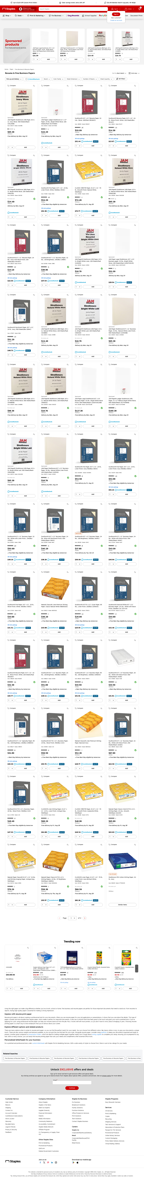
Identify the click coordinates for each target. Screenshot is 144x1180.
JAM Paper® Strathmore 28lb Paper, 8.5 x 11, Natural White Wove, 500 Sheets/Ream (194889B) (21, 401)
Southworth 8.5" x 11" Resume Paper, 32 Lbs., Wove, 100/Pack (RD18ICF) (88, 119)
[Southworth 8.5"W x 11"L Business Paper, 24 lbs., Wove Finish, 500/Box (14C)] (55, 725)
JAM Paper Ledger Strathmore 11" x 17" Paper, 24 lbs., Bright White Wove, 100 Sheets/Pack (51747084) (54, 122)
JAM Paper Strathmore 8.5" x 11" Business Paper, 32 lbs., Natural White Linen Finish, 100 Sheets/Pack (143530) (71, 49)
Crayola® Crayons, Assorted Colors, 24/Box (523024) (124, 968)
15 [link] (115, 614)
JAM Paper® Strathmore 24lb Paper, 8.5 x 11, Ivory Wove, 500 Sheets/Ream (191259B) (21, 122)
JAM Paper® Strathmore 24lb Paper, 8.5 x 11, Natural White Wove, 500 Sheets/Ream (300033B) (122, 192)
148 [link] (49, 197)
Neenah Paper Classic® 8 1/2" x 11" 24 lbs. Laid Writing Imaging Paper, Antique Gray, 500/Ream (21, 879)
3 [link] (122, 53)
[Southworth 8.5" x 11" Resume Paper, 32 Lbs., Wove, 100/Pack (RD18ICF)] (89, 102)
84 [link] (116, 750)
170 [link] (15, 336)
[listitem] (44, 45)
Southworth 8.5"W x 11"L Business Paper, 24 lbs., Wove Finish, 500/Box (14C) (54, 742)
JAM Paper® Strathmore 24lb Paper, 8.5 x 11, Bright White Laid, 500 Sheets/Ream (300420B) (21, 470)
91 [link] (48, 267)
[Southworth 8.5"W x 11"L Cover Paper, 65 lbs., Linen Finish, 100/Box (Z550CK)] (89, 588)
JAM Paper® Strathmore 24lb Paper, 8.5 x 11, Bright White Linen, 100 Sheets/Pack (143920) (126, 49)
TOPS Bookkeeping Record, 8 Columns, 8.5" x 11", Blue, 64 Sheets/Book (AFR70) (71, 968)
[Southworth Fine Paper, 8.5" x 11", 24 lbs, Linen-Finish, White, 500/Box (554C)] (55, 172)
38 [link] (82, 545)
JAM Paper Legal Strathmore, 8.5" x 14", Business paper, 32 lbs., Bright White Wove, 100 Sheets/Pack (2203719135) (44, 49)
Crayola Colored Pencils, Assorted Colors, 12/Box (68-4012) (99, 968)
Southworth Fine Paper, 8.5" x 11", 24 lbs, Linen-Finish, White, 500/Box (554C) (54, 189)
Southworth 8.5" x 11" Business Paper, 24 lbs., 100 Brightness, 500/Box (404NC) (54, 674)
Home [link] (6, 69)
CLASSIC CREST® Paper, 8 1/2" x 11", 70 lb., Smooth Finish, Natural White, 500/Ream (88, 190)
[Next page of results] (84, 918)
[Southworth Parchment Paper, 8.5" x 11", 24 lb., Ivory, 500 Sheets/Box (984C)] (22, 311)
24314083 (9, 967)
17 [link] (67, 972)
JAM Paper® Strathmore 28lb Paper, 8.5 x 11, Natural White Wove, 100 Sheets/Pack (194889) (99, 49)
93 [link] (14, 750)
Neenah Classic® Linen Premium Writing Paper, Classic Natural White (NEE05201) (54, 606)
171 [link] (116, 127)
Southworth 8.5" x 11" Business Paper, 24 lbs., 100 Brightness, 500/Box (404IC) (88, 538)
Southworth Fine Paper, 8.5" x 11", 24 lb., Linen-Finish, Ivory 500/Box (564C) (88, 468)
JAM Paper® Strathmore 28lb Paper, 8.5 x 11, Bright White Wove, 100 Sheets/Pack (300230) (21, 192)
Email (55, 1080)
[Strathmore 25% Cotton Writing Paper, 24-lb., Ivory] (123, 861)
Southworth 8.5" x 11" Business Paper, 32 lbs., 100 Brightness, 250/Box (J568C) (54, 259)
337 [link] (15, 267)
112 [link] (82, 614)
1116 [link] (95, 972)
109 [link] (15, 545)
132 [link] (116, 476)
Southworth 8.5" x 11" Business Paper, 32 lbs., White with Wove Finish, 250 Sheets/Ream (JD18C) (122, 743)
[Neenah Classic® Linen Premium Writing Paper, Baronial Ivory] (89, 725)
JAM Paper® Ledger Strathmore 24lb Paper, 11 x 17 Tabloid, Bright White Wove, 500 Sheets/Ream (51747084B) (122, 401)
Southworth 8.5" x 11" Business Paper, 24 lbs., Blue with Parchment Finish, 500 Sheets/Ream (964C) (54, 538)
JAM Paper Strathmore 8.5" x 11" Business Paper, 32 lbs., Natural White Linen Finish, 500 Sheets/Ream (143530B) (122, 331)
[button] (106, 9)
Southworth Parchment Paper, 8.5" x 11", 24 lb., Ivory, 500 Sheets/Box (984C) (21, 328)
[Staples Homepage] (8, 9)
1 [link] (39, 53)
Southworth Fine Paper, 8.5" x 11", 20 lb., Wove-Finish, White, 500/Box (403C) (21, 606)
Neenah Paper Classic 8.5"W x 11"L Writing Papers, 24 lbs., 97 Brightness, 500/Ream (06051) (53, 879)
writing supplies (97, 1034)
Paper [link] (11, 69)
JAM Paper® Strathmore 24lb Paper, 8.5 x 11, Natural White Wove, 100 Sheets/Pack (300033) (54, 401)
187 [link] (82, 127)
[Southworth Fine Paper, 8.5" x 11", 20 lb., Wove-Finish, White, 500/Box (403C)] (22, 588)
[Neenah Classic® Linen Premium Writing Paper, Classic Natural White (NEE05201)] (55, 588)
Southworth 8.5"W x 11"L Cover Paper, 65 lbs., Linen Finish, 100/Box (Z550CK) (88, 606)
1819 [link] (122, 972)
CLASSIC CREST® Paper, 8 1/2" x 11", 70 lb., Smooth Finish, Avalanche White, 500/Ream (88, 811)
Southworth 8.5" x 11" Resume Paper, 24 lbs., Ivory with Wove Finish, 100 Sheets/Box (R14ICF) (21, 260)
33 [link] (115, 682)
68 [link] (48, 682)
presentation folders (35, 1034)
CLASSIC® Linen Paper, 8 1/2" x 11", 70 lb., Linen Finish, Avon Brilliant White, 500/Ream (89, 879)
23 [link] (14, 818)
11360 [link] (41, 972)
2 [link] (115, 338)
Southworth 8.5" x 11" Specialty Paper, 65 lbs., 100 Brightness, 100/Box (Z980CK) (21, 742)
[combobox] (73, 9)
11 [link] (48, 750)
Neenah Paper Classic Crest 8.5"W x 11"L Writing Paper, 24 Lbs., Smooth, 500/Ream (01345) (122, 811)
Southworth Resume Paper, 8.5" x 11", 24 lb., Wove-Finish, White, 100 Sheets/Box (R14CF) (122, 120)
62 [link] (82, 682)
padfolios (104, 1032)
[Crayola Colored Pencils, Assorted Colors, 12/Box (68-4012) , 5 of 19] (99, 958)
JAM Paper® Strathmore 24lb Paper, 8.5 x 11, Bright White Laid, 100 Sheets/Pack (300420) (88, 331)
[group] (18, 968)
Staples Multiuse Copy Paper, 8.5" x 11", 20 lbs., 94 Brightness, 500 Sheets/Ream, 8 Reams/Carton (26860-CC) (44, 968)
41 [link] (48, 545)
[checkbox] (33, 79)
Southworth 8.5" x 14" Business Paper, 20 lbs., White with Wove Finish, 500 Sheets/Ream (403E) (122, 675)
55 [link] (115, 545)
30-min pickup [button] (79, 139)
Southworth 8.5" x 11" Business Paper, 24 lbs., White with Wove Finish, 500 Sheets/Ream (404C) (122, 538)
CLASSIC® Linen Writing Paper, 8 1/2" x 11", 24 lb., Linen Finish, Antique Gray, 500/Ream (54, 811)
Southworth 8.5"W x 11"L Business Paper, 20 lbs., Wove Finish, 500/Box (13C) (21, 810)
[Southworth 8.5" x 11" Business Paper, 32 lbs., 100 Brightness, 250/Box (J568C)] (55, 242)
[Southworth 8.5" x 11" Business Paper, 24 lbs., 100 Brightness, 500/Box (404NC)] (55, 657)
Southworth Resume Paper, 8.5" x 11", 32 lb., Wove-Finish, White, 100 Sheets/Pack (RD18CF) (21, 675)
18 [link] (82, 476)
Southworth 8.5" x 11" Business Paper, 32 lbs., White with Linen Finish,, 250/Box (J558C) (21, 538)
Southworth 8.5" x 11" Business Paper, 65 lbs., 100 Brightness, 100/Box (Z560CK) (88, 674)
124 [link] (15, 614)
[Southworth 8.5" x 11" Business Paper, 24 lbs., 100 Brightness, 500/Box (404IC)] (89, 520)
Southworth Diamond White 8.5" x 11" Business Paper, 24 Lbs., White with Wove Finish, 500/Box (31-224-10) (122, 607)
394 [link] (15, 682)
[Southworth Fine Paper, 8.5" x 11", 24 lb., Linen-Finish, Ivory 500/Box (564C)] (89, 451)
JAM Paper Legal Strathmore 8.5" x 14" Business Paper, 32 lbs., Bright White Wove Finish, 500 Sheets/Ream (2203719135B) (89, 401)
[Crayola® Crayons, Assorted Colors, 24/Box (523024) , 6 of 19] (126, 958)
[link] (23, 3)
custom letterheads (38, 1043)
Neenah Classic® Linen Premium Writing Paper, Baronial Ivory (88, 742)
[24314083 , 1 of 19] (17, 958)
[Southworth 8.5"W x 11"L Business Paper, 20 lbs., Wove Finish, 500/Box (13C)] (22, 793)
